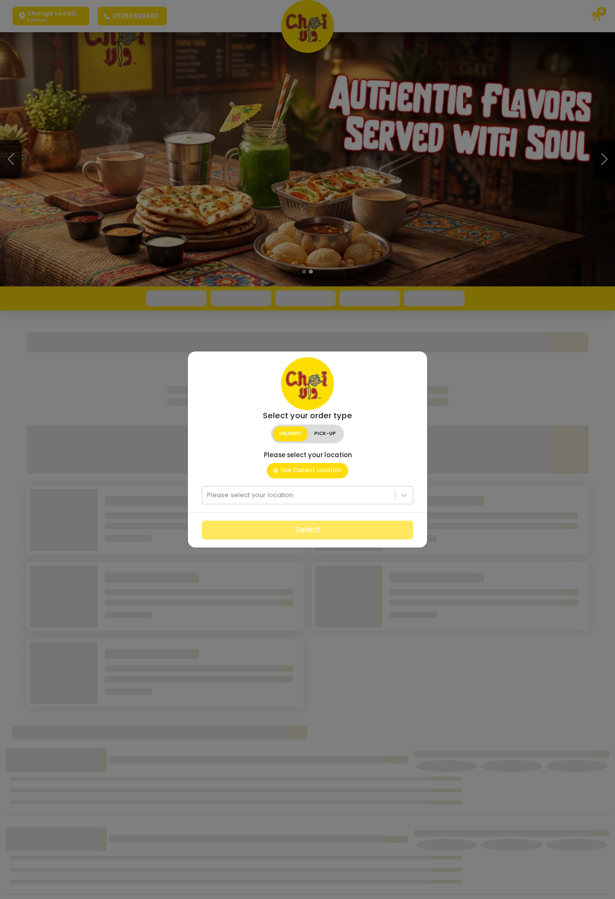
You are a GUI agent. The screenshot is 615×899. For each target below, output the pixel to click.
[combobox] (208, 495)
